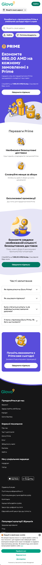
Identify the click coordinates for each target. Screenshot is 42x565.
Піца (3, 529)
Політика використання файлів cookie (16, 495)
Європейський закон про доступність (16, 511)
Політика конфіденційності (12, 491)
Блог (3, 440)
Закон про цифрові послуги (12, 507)
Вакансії (5, 405)
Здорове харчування (9, 525)
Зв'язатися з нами (8, 444)
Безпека (5, 448)
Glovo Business (7, 417)
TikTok (4, 467)
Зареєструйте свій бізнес (11, 409)
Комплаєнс (6, 499)
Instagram (5, 463)
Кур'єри (4, 413)
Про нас (5, 428)
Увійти (4, 452)
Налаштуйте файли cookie (12, 503)
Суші (3, 532)
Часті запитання (8, 432)
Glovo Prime (6, 436)
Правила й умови (8, 487)
